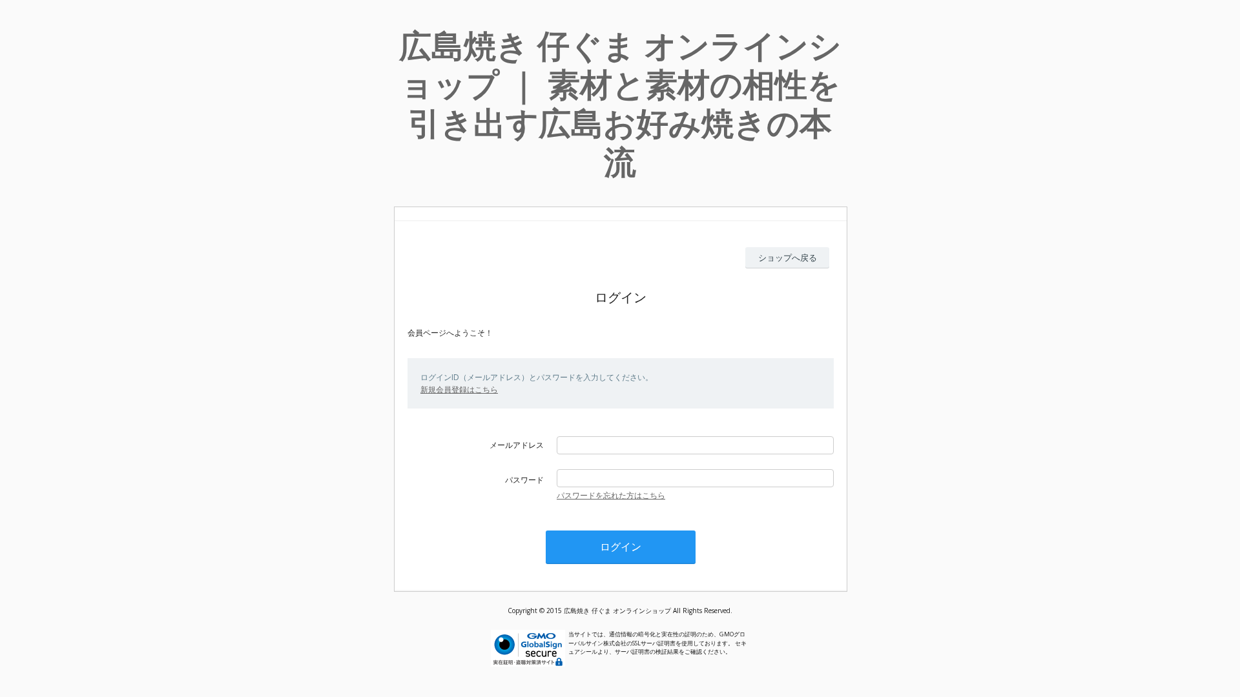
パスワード (524, 479)
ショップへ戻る (787, 257)
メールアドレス (517, 444)
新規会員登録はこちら (459, 389)
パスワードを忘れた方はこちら (611, 495)
